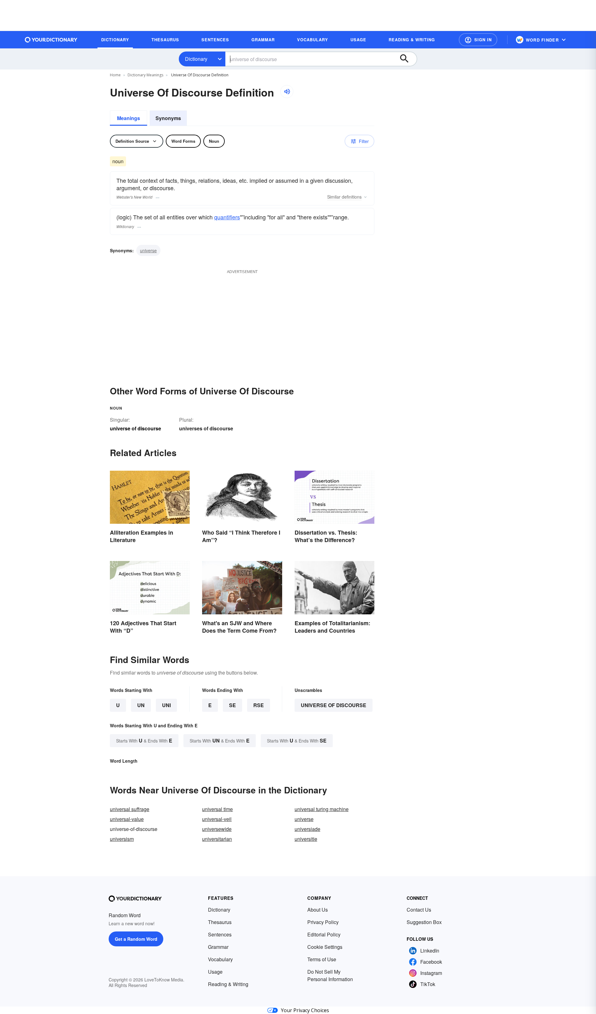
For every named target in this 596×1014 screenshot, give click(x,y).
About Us (317, 909)
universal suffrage (129, 809)
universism (122, 838)
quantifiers (227, 217)
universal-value (127, 819)
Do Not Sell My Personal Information (330, 975)
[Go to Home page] (51, 40)
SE (232, 705)
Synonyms (168, 118)
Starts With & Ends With (144, 740)
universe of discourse (333, 705)
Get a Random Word (136, 939)
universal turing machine (322, 809)
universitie (306, 838)
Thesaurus (220, 922)
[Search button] (407, 59)
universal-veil (217, 819)
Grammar (218, 946)
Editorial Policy (324, 934)
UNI (166, 705)
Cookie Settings (324, 946)
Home (115, 75)
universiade (307, 828)
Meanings (128, 118)
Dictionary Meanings (145, 75)
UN (141, 705)
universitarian (217, 838)
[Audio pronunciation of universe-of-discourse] (286, 91)
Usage (215, 971)
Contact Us (419, 909)
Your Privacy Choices (305, 1010)
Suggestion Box (424, 922)
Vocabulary (220, 959)
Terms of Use (321, 959)
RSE (258, 705)
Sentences (220, 934)
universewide (217, 828)
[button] (478, 39)
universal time (217, 809)
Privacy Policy (323, 922)
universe (148, 250)
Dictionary (196, 58)
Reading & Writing (228, 984)
